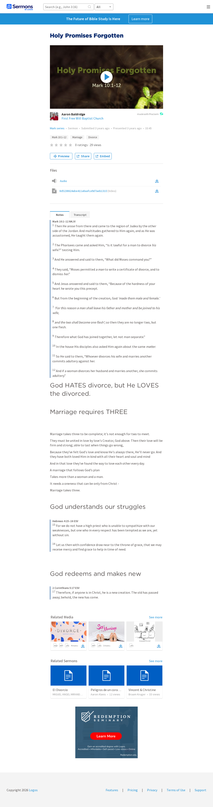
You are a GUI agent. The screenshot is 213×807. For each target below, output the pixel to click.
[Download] (82, 646)
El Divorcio (60, 690)
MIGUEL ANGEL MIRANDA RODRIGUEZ (75, 694)
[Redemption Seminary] (106, 732)
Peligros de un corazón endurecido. (115, 690)
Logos (33, 790)
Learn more (140, 18)
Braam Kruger (137, 694)
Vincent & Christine (142, 690)
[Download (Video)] (157, 191)
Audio (63, 181)
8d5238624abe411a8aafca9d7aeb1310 (87, 191)
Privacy (152, 790)
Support (200, 790)
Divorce (92, 137)
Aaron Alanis (98, 694)
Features (112, 790)
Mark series (57, 128)
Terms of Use (176, 790)
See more (155, 617)
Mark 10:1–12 (59, 137)
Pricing (133, 790)
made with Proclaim (148, 114)
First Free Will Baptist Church (82, 118)
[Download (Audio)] (157, 181)
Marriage (77, 137)
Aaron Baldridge (73, 114)
